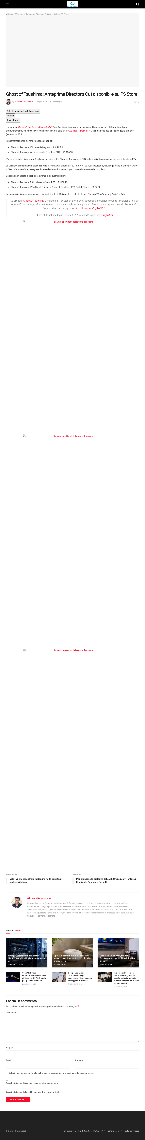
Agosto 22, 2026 (16, 964)
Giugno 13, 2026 (75, 984)
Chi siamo (68, 1131)
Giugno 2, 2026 (121, 987)
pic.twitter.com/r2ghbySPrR (90, 208)
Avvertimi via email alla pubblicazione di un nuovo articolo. (33, 1092)
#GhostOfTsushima (33, 200)
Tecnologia (57, 102)
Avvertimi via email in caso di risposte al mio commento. (32, 1083)
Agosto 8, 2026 (61, 964)
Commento (12, 1012)
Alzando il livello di (78, 130)
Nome (9, 1047)
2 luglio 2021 (108, 215)
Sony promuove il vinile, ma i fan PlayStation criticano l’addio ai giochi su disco (117, 958)
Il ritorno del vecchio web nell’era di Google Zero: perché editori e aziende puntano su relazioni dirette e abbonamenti (126, 978)
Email (9, 1060)
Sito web (79, 1060)
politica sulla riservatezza (128, 1131)
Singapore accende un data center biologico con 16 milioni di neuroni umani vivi (26, 958)
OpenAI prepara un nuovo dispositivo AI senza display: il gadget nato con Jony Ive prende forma (72, 958)
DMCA (96, 1131)
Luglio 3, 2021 (43, 102)
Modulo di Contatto (83, 1131)
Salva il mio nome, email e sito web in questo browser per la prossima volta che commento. (51, 1073)
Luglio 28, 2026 (107, 964)
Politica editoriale (109, 1131)
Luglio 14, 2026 (30, 984)
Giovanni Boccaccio (23, 102)
